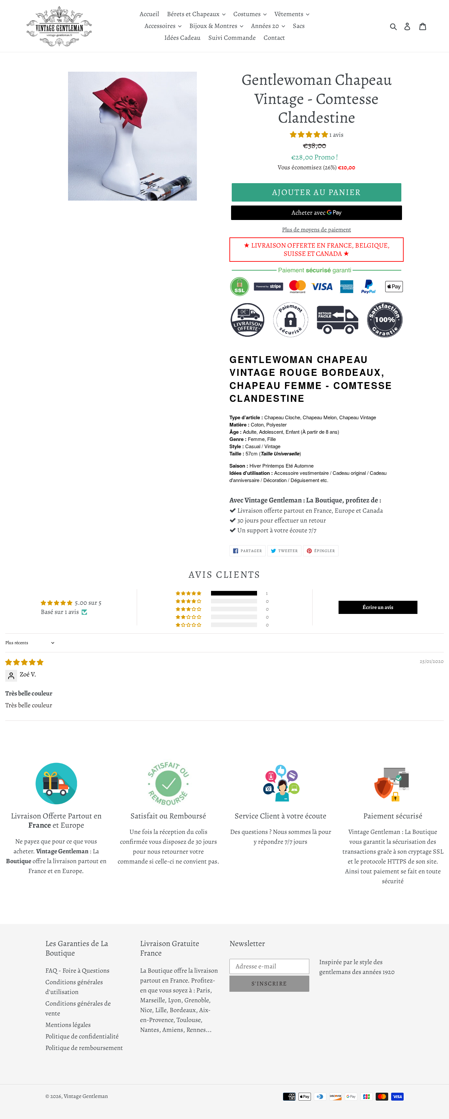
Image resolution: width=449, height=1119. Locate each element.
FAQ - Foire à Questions (77, 970)
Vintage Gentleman (86, 1096)
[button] (309, 134)
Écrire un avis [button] (378, 607)
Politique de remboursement (84, 1047)
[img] (24, 662)
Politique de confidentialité (82, 1036)
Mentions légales (68, 1024)
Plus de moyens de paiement (316, 229)
